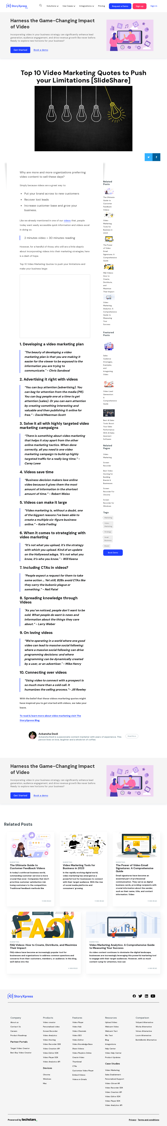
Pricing (101, 6)
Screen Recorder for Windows (108, 503)
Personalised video (51, 1026)
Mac (45, 1083)
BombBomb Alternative (146, 1040)
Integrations (110, 1044)
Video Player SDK (50, 1057)
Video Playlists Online (81, 1053)
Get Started (20, 50)
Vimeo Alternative (144, 1031)
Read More (132, 736)
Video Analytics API (51, 1062)
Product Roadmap (18, 1035)
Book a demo (41, 50)
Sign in (153, 6)
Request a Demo (120, 6)
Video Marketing (107, 456)
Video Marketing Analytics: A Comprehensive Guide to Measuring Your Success (109, 313)
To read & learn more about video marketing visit (48, 715)
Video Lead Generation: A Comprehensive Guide (109, 397)
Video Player (77, 1022)
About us (14, 1022)
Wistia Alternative (144, 1026)
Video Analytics (50, 1035)
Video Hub (77, 1026)
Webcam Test (111, 1031)
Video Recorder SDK (52, 1044)
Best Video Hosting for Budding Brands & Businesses (108, 477)
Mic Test (109, 1035)
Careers (13, 1031)
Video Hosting (49, 1040)
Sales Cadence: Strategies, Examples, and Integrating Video (108, 365)
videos (67, 220)
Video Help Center (113, 1053)
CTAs (74, 1066)
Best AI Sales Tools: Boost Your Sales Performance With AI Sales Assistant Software (108, 429)
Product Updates (113, 1057)
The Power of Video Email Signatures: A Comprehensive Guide (109, 253)
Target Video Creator (20, 1048)
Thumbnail (77, 1062)
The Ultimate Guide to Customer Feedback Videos (109, 203)
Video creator (49, 1022)
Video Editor (78, 1040)
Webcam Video (112, 1026)
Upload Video (111, 1022)
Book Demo (113, 552)
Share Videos (78, 1048)
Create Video (78, 1057)
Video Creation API (51, 1048)
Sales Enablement (113, 1074)
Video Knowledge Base (82, 1044)
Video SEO (77, 1035)
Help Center (110, 1048)
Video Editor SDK (50, 1053)
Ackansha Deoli (48, 734)
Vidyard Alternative (144, 1022)
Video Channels (79, 1031)
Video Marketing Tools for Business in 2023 (107, 226)
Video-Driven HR (112, 1083)
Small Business (108, 538)
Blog (107, 1040)
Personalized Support (114, 1079)
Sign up (139, 6)
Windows (47, 1079)
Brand (107, 546)
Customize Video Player (83, 1070)
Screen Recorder (107, 464)
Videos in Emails (79, 1079)
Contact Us (15, 1026)
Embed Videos (78, 1075)
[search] (40, 5)
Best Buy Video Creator (20, 1052)
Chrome (46, 1074)
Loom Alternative (143, 1035)
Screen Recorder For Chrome (108, 491)
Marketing (108, 518)
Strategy (108, 532)
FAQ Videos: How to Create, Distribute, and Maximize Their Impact (108, 282)
